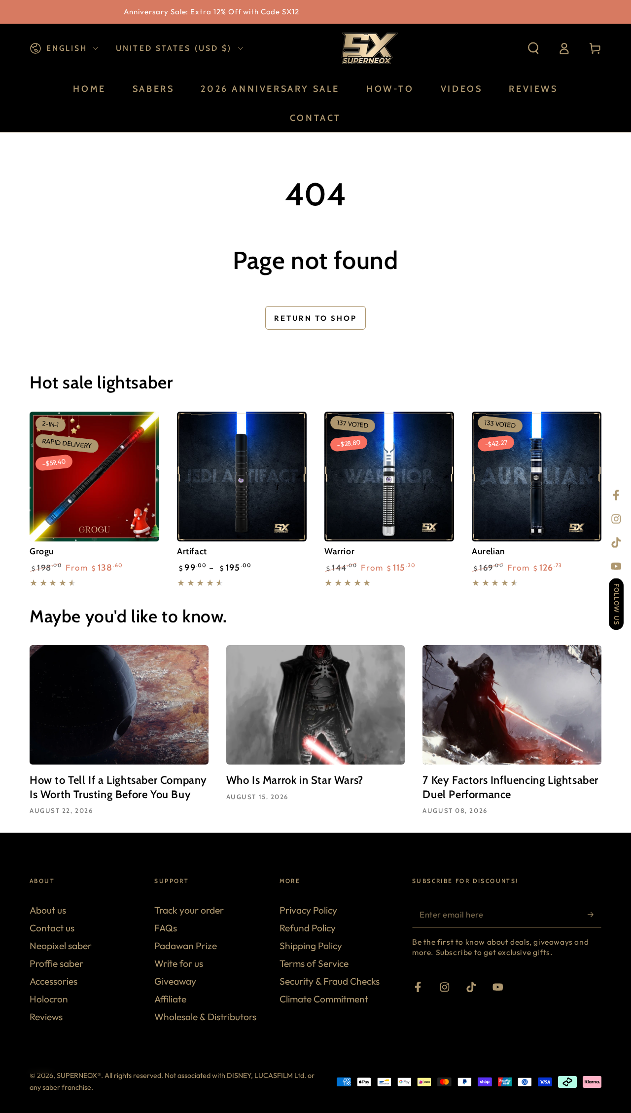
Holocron (49, 999)
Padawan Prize (185, 946)
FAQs (165, 928)
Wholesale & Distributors (205, 1017)
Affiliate (170, 999)
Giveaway (175, 981)
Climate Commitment (324, 999)
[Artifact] (242, 476)
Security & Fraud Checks (330, 981)
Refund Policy (308, 928)
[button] (533, 49)
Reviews (46, 1017)
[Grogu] (94, 476)
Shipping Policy (311, 946)
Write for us (178, 963)
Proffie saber (56, 963)
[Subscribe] (594, 914)
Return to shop (315, 318)
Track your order (189, 910)
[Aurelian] (536, 476)
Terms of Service (314, 963)
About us (48, 910)
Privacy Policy (308, 910)
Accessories (53, 981)
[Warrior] (389, 476)
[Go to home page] (368, 48)
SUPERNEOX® (79, 1075)
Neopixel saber (61, 946)
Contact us (52, 928)
